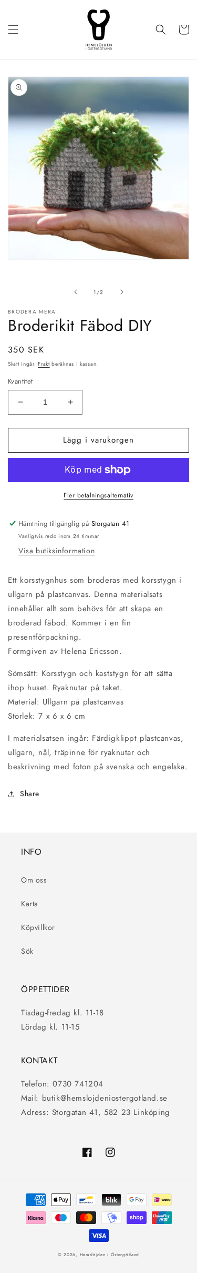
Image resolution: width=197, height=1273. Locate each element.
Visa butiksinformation (56, 550)
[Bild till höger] (121, 291)
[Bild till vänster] (75, 291)
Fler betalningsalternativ (98, 495)
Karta (29, 903)
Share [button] (29, 793)
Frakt (44, 364)
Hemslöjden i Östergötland (110, 1254)
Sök (27, 951)
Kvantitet (20, 381)
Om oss (34, 880)
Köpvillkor (38, 927)
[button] (13, 29)
